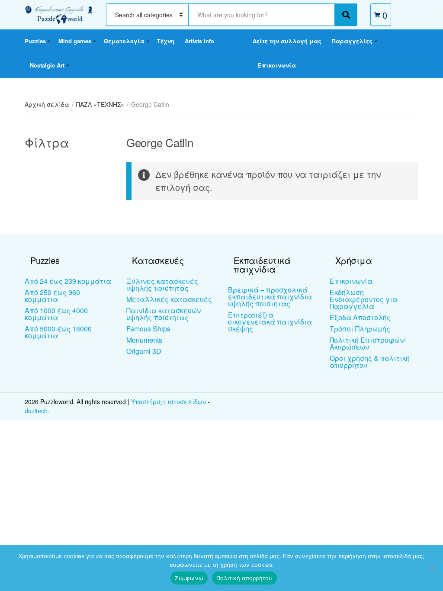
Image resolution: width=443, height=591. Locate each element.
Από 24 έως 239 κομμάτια (68, 281)
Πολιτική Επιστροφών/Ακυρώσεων (367, 343)
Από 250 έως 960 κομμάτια (52, 295)
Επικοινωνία (277, 65)
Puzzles (35, 41)
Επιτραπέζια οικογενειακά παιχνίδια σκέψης (270, 322)
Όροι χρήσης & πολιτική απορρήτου (370, 361)
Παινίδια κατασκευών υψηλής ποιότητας (163, 313)
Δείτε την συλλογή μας (287, 41)
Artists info (199, 41)
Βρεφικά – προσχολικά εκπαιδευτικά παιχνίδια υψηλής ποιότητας (270, 296)
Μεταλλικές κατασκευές (169, 299)
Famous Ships (148, 329)
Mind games (74, 41)
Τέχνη (165, 41)
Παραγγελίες (352, 41)
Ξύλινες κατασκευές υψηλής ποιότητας (162, 284)
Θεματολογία (124, 41)
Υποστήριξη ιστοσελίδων (169, 401)
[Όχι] (432, 568)
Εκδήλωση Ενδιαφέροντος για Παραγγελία (364, 299)
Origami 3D (143, 351)
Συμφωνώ (189, 578)
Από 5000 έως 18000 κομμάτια (58, 332)
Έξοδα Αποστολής (360, 317)
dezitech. (37, 410)
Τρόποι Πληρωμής (360, 329)
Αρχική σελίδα (47, 104)
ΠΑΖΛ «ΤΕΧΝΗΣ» (100, 104)
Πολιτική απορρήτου (244, 578)
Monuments (144, 340)
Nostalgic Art (47, 65)
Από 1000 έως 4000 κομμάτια (56, 313)
